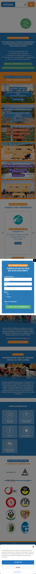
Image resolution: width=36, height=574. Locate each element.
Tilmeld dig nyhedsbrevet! (18, 307)
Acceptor (18, 562)
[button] (33, 547)
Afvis (18, 567)
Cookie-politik (17, 571)
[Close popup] (34, 260)
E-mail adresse (9, 276)
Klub (5, 286)
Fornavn (7, 281)
